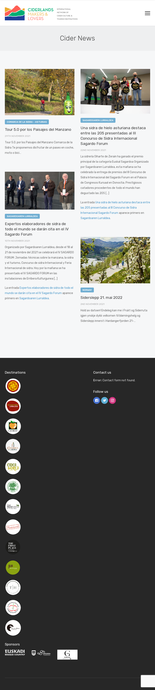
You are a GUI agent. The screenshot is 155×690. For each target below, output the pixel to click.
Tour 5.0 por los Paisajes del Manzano (38, 129)
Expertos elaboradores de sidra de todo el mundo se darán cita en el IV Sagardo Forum (36, 229)
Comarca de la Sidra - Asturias (27, 122)
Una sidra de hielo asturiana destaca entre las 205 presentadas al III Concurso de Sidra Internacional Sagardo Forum (115, 208)
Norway (87, 290)
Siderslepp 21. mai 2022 (101, 297)
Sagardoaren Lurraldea (98, 120)
